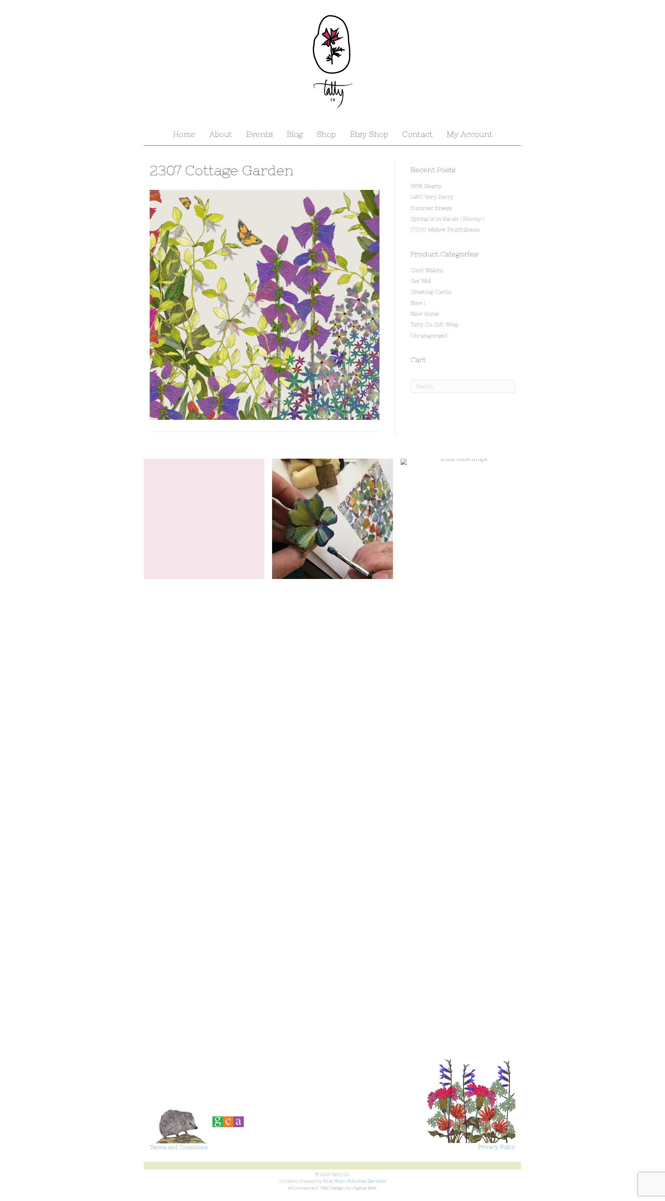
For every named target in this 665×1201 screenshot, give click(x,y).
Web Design (332, 1188)
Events (259, 134)
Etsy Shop (369, 134)
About (220, 134)
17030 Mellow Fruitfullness (445, 229)
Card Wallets (427, 270)
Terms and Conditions (178, 1147)
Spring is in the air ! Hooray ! (447, 219)
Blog (295, 134)
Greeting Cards (431, 292)
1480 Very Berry (432, 197)
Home (184, 134)
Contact (417, 134)
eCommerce (301, 1188)
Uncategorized (429, 336)
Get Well (421, 281)
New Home (425, 314)
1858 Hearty (426, 186)
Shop (326, 134)
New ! (418, 303)
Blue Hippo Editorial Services (354, 1181)
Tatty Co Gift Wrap (435, 324)
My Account (469, 134)
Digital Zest (365, 1188)
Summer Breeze (431, 208)
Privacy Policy (496, 1147)
